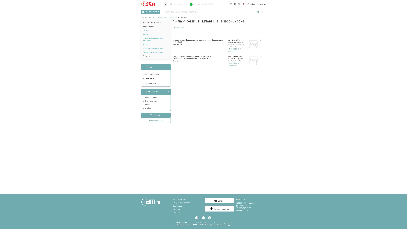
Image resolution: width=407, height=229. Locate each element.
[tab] (156, 67)
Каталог (152, 17)
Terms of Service (222, 225)
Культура (172, 17)
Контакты (177, 213)
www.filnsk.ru (233, 65)
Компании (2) (179, 28)
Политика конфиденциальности (224, 223)
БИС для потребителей (182, 203)
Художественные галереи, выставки (153, 39)
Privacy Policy (211, 225)
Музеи (145, 35)
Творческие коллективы (153, 52)
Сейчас (148, 104)
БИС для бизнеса (179, 199)
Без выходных (151, 101)
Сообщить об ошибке (204, 223)
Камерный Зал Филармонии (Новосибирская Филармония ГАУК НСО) (198, 41)
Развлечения (162, 17)
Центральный (150, 84)
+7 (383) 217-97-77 (243, 208)
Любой (148, 108)
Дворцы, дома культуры (153, 48)
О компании (177, 206)
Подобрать (157, 115)
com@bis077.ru (242, 211)
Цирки (145, 44)
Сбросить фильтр (155, 120)
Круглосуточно (151, 97)
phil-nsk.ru (231, 51)
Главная (144, 17)
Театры (146, 31)
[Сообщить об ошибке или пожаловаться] (261, 40)
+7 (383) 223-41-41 (234, 49)
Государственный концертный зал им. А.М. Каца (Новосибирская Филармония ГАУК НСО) (193, 57)
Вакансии (176, 209)
